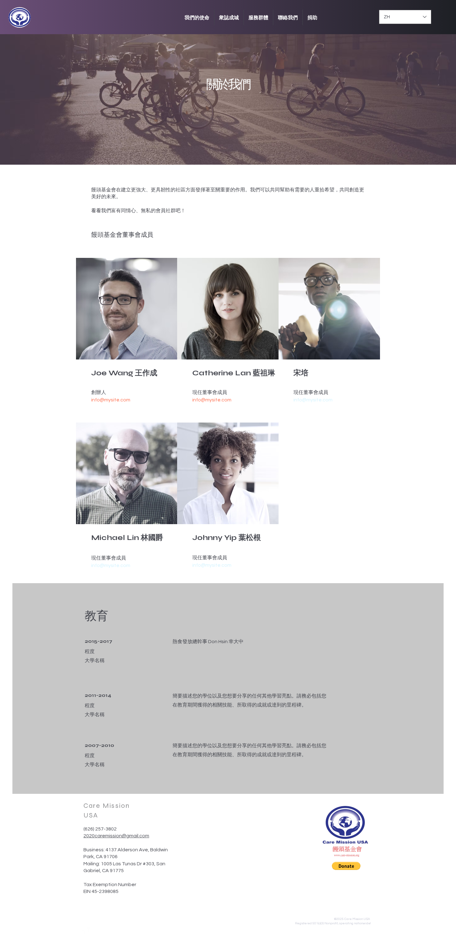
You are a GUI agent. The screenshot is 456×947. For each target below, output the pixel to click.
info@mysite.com (110, 399)
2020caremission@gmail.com (116, 835)
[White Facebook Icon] (86, 931)
